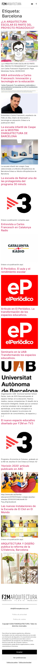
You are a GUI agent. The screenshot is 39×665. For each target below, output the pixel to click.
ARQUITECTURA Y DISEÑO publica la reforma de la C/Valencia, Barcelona (17, 546)
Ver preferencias (19, 658)
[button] (32, 3)
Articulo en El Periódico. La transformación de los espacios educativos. (17, 311)
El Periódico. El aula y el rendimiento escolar (15, 270)
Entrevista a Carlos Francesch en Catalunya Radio (16, 227)
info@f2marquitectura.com (19, 608)
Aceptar (19, 652)
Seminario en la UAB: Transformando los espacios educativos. (18, 355)
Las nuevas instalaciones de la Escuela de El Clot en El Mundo (18, 509)
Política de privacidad (25, 662)
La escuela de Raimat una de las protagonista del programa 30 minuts (19, 181)
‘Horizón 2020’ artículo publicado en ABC (15, 467)
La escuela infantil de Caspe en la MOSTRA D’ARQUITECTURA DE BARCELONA (18, 131)
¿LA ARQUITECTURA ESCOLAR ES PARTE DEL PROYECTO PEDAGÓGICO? (17, 24)
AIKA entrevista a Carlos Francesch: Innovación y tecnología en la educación (17, 78)
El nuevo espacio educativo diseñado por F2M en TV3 (18, 422)
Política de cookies (12, 662)
